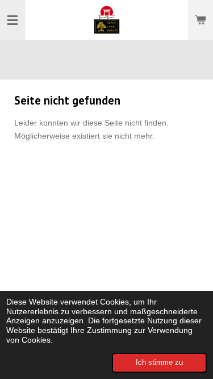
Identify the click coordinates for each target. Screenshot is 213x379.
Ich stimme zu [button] (159, 362)
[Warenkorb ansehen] (200, 20)
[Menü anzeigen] (12, 20)
